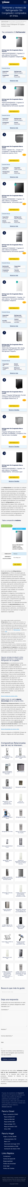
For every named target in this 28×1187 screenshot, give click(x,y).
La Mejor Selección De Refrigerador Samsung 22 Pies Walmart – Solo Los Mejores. (21, 973)
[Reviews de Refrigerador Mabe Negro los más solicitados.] (20, 920)
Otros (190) (7, 1129)
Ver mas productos (6, 525)
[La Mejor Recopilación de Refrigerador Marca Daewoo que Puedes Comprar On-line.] (7, 856)
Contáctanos (7, 1156)
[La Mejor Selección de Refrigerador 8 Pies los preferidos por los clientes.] (7, 953)
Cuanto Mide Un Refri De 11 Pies (7, 942)
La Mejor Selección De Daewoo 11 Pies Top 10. (7, 925)
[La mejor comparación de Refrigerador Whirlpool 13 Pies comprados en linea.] (20, 888)
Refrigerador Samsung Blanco (7, 893)
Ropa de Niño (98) (9, 1121)
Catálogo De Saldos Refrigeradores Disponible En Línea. (20, 943)
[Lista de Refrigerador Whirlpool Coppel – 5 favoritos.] (7, 767)
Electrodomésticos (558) (11, 1146)
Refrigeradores (17, 629)
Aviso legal (6, 1166)
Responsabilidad (8, 1161)
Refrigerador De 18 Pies (7, 831)
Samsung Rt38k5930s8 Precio (7, 846)
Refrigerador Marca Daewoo (7, 861)
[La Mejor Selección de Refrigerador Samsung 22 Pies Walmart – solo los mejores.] (20, 967)
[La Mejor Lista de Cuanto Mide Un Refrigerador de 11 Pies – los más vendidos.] (7, 937)
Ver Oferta (17, 564)
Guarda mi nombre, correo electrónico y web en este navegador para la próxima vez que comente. (12, 1052)
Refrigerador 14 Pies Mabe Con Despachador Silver (20, 757)
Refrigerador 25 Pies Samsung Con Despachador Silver (7, 802)
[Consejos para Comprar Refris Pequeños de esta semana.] (20, 767)
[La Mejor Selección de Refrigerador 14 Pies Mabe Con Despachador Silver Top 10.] (20, 751)
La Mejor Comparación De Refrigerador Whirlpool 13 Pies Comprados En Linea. (21, 894)
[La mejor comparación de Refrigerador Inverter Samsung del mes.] (7, 873)
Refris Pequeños (20, 771)
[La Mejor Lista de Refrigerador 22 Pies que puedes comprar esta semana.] (20, 813)
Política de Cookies (8, 1168)
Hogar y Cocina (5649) (9, 1136)
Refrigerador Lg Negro (21, 787)
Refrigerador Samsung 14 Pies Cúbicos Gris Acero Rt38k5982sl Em (20, 910)
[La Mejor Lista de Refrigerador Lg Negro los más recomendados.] (20, 783)
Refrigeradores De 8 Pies (7, 958)
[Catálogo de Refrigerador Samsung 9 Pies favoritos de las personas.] (20, 856)
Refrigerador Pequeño (21, 877)
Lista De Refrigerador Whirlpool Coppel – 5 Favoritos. (7, 772)
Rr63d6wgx (20, 957)
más (6, 631)
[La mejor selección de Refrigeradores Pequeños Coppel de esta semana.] (20, 873)
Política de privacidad (9, 1163)
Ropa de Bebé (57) (9, 1117)
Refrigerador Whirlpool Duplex (7, 818)
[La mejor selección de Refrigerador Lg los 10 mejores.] (20, 841)
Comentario (5, 1009)
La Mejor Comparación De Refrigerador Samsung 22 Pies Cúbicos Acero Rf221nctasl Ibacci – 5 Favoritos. (7, 974)
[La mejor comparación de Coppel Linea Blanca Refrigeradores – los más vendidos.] (7, 905)
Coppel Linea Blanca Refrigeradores (7, 910)
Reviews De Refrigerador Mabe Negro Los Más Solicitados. (21, 926)
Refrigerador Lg (20, 846)
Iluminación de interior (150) (12, 1148)
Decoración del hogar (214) (12, 1144)
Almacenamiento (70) (10, 1139)
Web (2, 1042)
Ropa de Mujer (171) (9, 1124)
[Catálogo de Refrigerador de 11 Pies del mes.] (7, 751)
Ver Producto (14, 64)
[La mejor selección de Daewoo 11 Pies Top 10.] (7, 920)
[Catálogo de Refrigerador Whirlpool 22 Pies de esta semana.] (20, 827)
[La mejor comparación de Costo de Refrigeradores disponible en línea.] (20, 797)
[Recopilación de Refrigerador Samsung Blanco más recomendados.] (7, 888)
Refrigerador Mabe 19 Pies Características (7, 788)
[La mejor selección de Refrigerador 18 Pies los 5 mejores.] (7, 827)
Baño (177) (7, 1141)
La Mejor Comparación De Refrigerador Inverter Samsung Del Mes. (7, 878)
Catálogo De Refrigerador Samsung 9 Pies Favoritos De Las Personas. (20, 862)
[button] (25, 2)
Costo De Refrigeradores (20, 802)
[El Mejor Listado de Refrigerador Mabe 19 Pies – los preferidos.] (7, 783)
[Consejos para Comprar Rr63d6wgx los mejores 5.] (20, 953)
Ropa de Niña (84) (9, 1119)
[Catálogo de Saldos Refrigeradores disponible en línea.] (20, 937)
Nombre (4, 1029)
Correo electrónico (7, 1036)
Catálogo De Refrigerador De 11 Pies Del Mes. (7, 757)
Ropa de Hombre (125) (10, 1126)
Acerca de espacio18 (9, 1158)
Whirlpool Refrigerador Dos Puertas (21, 832)
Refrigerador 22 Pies (20, 817)
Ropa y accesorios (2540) (10, 1114)
